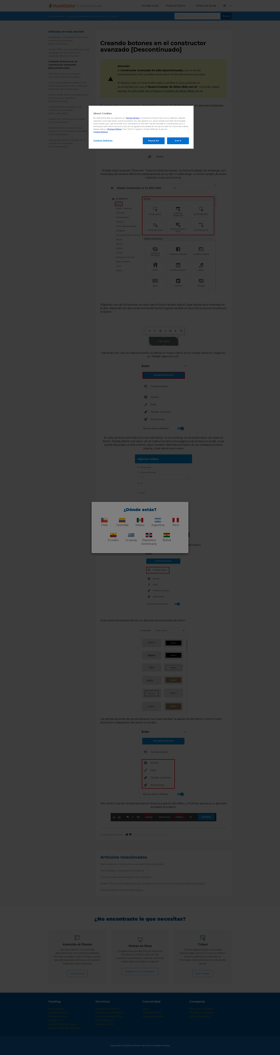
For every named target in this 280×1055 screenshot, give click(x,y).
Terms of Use (132, 118)
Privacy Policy (114, 129)
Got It (178, 141)
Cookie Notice (100, 132)
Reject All (153, 141)
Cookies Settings (102, 140)
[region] (141, 127)
